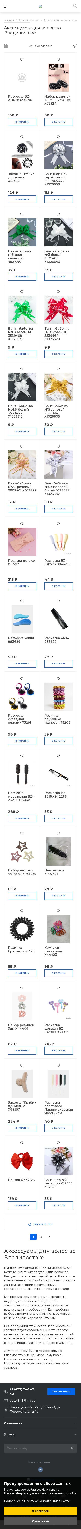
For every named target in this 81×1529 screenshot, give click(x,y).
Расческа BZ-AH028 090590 (20, 98)
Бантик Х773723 (21, 1180)
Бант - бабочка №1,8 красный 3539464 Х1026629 (56, 334)
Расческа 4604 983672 (56, 640)
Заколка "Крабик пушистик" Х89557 (22, 1106)
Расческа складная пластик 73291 (19, 719)
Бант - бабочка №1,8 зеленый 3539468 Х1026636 (20, 334)
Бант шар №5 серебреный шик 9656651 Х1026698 (55, 179)
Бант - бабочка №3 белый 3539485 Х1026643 (56, 257)
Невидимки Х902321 (54, 872)
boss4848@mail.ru (23, 1400)
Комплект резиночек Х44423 (53, 951)
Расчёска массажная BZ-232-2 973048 (20, 796)
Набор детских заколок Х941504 (22, 872)
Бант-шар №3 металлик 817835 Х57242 (58, 1183)
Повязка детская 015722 (22, 562)
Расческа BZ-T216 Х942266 (55, 794)
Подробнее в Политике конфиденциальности (37, 1501)
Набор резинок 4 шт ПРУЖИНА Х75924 (57, 100)
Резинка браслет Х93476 (21, 949)
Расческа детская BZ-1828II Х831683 (56, 1028)
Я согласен (40, 1511)
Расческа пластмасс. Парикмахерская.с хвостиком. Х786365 (59, 1109)
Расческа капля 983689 (21, 640)
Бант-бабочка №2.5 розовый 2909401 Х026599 (22, 487)
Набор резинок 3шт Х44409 (21, 1026)
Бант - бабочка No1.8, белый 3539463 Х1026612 (20, 411)
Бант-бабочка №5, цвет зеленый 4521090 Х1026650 (19, 258)
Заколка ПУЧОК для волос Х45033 (21, 177)
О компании (13, 1423)
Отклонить (40, 1521)
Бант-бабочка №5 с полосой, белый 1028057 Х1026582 (56, 489)
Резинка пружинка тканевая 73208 (57, 719)
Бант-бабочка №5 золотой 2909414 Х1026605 (56, 411)
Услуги (9, 1434)
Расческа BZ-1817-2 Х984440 (57, 562)
